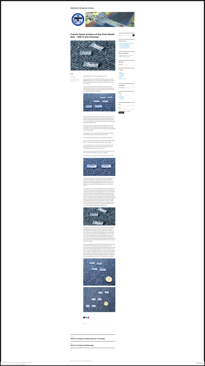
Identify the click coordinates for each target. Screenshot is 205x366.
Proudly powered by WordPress (86, 360)
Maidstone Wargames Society (82, 8)
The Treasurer (72, 76)
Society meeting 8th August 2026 (125, 45)
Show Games (121, 76)
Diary (120, 77)
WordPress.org (121, 98)
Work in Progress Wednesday (124, 46)
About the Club (121, 73)
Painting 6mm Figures (129, 55)
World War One (73, 81)
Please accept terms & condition (125, 111)
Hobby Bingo (121, 74)
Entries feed (121, 96)
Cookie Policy (23, 364)
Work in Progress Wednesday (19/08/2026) (126, 43)
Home (120, 72)
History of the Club (122, 78)
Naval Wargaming (76, 80)
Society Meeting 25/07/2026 (124, 47)
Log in (120, 95)
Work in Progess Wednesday (124, 44)
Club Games (121, 75)
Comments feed (122, 97)
